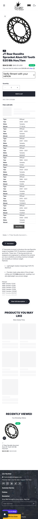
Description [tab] (10, 243)
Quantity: (6, 83)
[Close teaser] (23, 514)
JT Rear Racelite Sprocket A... (17, 235)
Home (4, 235)
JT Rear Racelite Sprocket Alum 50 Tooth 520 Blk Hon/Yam (10, 446)
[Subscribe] (33, 504)
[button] (29, 5)
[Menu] (4, 5)
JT (4, 50)
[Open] (4, 514)
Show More (19, 226)
